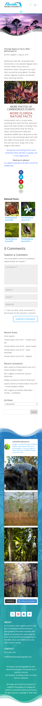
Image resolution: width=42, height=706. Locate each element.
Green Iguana (9, 336)
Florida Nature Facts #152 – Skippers (18, 356)
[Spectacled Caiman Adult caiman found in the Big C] (21, 473)
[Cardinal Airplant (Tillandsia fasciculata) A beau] (21, 509)
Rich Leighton (11, 55)
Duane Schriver (10, 384)
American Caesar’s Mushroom (23, 380)
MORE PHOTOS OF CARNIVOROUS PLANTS (21, 108)
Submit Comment (25, 319)
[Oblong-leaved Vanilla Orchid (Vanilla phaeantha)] (21, 544)
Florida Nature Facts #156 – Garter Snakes (20, 346)
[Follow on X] (12, 614)
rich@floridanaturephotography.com (18, 657)
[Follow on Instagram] (18, 614)
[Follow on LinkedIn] (23, 614)
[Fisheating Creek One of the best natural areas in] (21, 580)
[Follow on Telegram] (29, 614)
